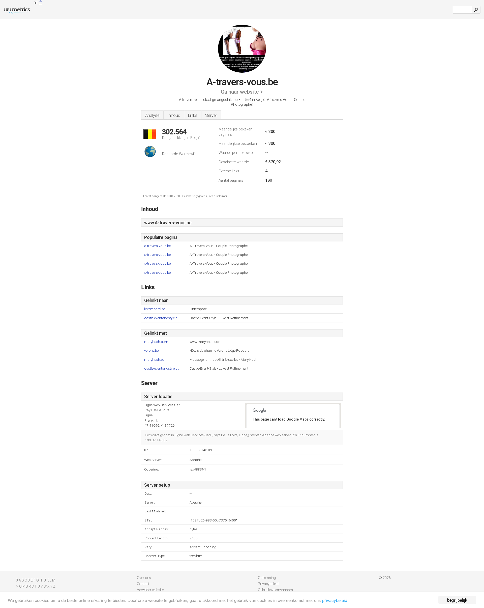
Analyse (152, 115)
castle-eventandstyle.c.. (161, 318)
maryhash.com (156, 342)
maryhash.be (154, 360)
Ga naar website (240, 92)
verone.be (151, 350)
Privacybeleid (268, 584)
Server (211, 115)
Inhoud (173, 115)
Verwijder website (150, 590)
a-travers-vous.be (157, 246)
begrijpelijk (457, 600)
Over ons (144, 578)
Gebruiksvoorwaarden (275, 590)
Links (192, 115)
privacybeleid (334, 600)
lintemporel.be (154, 309)
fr (40, 2)
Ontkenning (267, 578)
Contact (143, 584)
